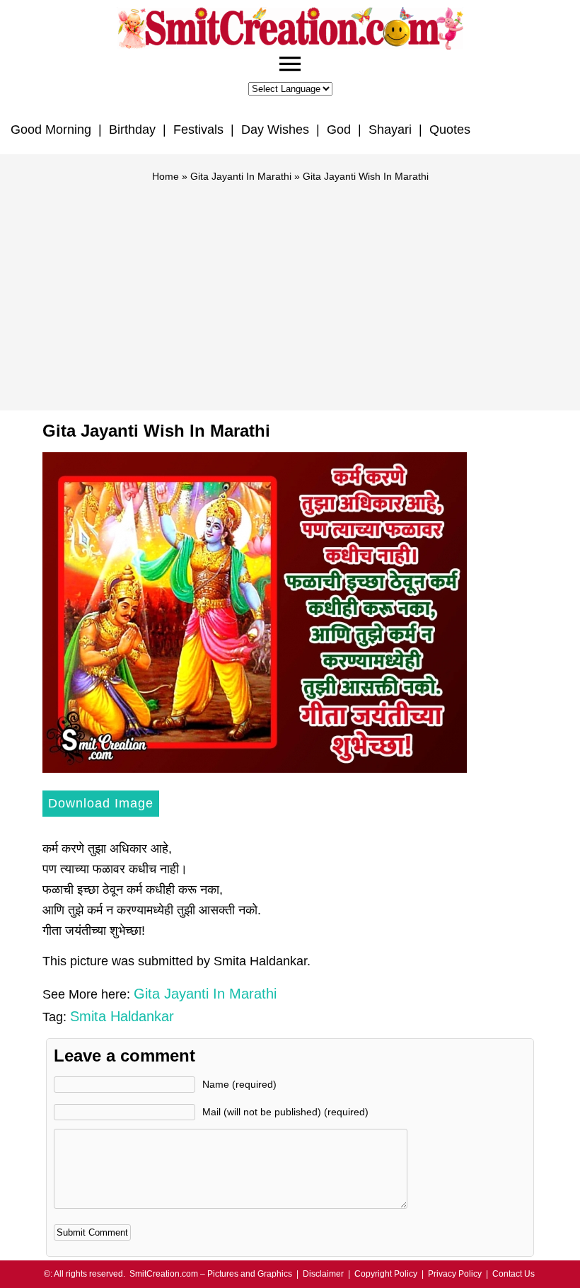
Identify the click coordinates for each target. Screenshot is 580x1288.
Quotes (449, 129)
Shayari (390, 129)
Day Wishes (275, 129)
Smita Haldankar (122, 1016)
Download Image (100, 803)
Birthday (132, 129)
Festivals (198, 129)
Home (165, 176)
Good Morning (51, 129)
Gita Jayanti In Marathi (240, 176)
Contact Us (513, 1274)
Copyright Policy (385, 1274)
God (339, 129)
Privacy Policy (455, 1274)
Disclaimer (323, 1274)
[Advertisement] (290, 290)
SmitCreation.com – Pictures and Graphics (210, 1274)
